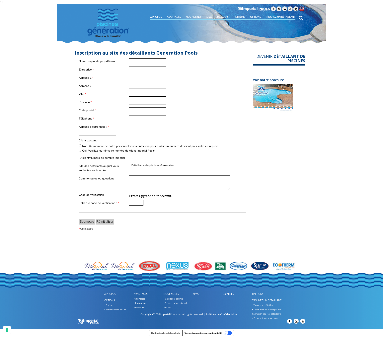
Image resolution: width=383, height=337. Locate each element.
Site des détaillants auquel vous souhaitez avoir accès (99, 168)
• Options (108, 305)
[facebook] (273, 8)
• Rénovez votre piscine (115, 309)
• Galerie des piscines (173, 298)
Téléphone (86, 118)
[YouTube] (290, 8)
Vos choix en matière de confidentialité (203, 333)
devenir (280, 58)
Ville (82, 94)
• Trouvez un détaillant (263, 305)
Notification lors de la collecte (165, 333)
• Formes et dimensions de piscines (176, 305)
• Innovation (140, 303)
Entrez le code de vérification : (99, 203)
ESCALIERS (223, 17)
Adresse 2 (85, 85)
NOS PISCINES (193, 17)
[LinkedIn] (284, 8)
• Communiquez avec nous (264, 318)
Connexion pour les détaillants (266, 314)
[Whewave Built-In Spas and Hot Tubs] (238, 266)
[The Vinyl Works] (221, 266)
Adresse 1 (86, 77)
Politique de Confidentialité (221, 314)
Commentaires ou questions (96, 178)
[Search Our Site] (301, 18)
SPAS (209, 17)
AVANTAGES (174, 17)
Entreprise (86, 69)
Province (85, 102)
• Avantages (139, 298)
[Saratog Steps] (203, 266)
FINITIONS (239, 17)
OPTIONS (255, 17)
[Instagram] (278, 8)
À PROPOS (156, 17)
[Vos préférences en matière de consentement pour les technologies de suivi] (7, 330)
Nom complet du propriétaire (97, 61)
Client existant (88, 140)
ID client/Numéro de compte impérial (102, 157)
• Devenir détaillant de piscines (266, 309)
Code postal (87, 110)
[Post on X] (295, 8)
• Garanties (139, 307)
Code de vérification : (92, 194)
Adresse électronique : (94, 126)
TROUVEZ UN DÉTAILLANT (280, 17)
